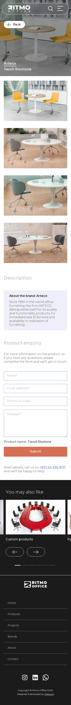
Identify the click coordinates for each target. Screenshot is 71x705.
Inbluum (49, 694)
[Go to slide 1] (18, 565)
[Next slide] (36, 551)
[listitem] (35, 520)
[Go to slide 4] (39, 565)
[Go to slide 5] (45, 565)
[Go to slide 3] (32, 565)
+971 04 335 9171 (53, 467)
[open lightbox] (35, 101)
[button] (61, 9)
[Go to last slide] (15, 551)
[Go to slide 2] (25, 565)
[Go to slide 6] (52, 565)
